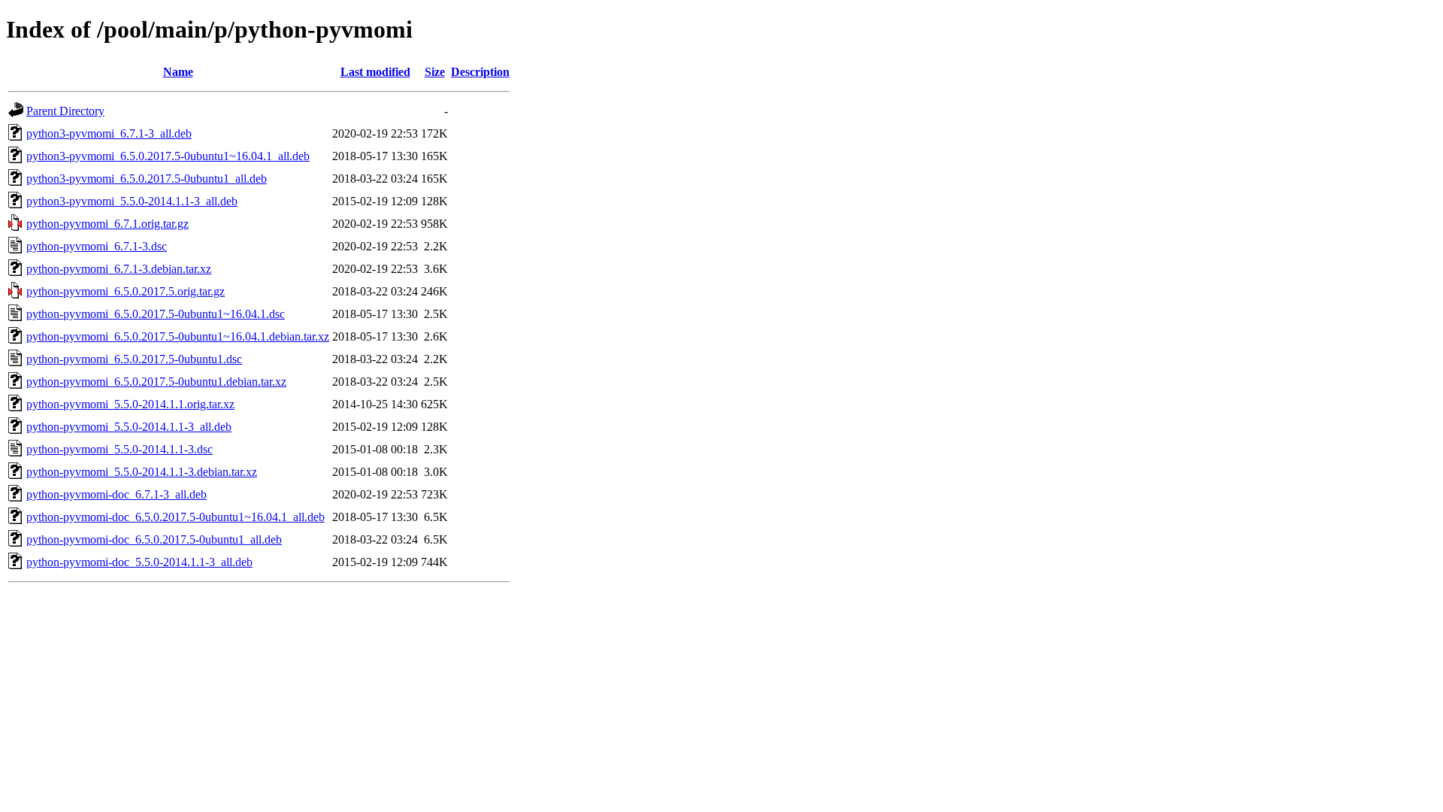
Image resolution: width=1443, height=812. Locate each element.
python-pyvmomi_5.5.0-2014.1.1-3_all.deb (128, 426)
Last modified (375, 71)
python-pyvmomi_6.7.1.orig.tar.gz (107, 223)
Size (435, 71)
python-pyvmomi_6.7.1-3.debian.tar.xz (118, 268)
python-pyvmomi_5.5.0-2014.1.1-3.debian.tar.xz (141, 471)
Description (480, 71)
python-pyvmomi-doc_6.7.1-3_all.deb (116, 494)
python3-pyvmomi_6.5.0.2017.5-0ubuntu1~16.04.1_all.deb (168, 156)
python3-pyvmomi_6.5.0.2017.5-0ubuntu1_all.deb (146, 178)
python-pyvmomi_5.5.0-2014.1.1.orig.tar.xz (130, 404)
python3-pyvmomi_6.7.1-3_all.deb (109, 133)
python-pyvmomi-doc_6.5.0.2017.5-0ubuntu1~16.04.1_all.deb (175, 517)
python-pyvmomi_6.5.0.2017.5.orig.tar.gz (125, 291)
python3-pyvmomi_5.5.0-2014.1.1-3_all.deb (131, 201)
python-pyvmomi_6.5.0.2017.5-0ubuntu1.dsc (134, 359)
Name (178, 71)
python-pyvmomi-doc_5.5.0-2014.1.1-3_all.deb (139, 562)
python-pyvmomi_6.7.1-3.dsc (96, 246)
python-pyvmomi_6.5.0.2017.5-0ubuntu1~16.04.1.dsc (155, 314)
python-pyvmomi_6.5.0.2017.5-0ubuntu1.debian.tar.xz (156, 381)
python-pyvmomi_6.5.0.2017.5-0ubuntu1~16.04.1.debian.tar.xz (177, 336)
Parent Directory (65, 111)
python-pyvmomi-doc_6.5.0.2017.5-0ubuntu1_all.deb (154, 539)
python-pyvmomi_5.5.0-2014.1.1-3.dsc (119, 449)
